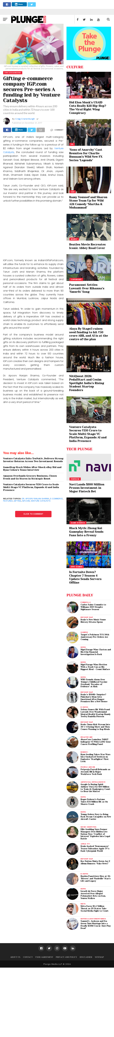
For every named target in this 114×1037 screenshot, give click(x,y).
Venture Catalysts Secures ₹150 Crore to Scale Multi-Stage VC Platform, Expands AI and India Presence (31, 487)
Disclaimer (86, 957)
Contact (28, 957)
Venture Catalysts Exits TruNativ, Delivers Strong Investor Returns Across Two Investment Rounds (33, 460)
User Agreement (44, 957)
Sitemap (99, 957)
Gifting (17, 501)
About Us (15, 957)
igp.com (26, 501)
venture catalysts (40, 501)
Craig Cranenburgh (25, 119)
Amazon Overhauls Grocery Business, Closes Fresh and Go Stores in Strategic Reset (30, 477)
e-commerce (56, 499)
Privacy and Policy (66, 957)
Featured (8, 501)
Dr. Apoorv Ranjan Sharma (35, 499)
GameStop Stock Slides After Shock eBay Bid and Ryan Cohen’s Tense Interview (32, 468)
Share (20, 4)
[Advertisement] (33, 231)
